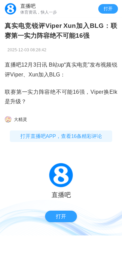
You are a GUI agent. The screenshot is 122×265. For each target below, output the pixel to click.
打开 (108, 8)
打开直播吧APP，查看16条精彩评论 (61, 136)
